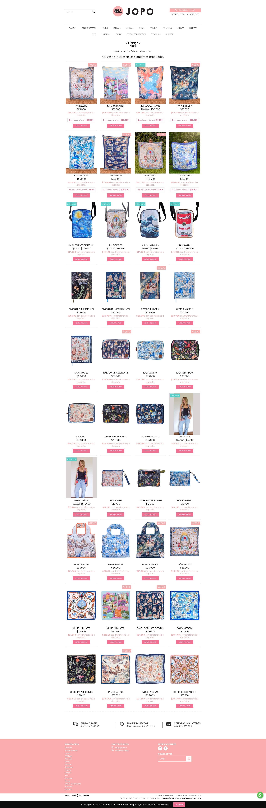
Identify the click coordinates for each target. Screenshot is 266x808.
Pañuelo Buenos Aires (81, 628)
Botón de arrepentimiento (189, 798)
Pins (94, 34)
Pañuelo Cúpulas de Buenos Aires (150, 628)
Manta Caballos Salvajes (150, 106)
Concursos (106, 34)
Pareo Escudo (150, 175)
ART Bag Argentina (115, 564)
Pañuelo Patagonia (115, 692)
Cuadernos (167, 28)
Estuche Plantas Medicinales (150, 500)
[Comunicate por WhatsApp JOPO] (260, 795)
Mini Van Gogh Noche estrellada (81, 245)
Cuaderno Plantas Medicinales (81, 309)
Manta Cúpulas (116, 175)
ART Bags (116, 28)
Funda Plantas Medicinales (116, 436)
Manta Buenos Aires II (115, 106)
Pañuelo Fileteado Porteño (185, 692)
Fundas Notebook (89, 28)
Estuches (153, 28)
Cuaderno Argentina (184, 309)
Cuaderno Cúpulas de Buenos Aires (116, 309)
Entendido (179, 804)
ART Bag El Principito (150, 564)
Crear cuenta (178, 14)
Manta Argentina (81, 175)
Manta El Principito (184, 106)
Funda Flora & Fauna (184, 373)
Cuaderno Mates (81, 373)
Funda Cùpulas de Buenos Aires (115, 373)
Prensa (119, 34)
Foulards (193, 28)
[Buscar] (93, 11)
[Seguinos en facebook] (165, 748)
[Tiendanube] (77, 796)
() (186, 10)
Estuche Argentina (184, 500)
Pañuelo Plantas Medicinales (81, 692)
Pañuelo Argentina (184, 628)
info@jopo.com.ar (121, 747)
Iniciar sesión (192, 14)
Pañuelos (72, 28)
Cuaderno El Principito (150, 309)
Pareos (141, 28)
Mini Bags (129, 28)
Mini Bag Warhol (184, 245)
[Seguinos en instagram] (160, 748)
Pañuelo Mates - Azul (150, 692)
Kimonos (180, 28)
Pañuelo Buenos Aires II (116, 628)
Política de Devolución (136, 34)
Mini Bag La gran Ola (150, 245)
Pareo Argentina (184, 175)
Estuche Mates (116, 500)
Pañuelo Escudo (184, 564)
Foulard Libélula (81, 500)
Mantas (105, 28)
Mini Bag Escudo (115, 245)
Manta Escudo (81, 106)
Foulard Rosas (185, 436)
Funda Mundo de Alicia (150, 436)
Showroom (155, 34)
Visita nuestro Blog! (122, 750)
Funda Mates (81, 436)
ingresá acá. (168, 798)
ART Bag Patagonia (81, 564)
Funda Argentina (150, 373)
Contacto (169, 34)
